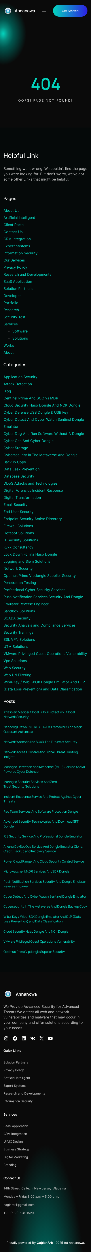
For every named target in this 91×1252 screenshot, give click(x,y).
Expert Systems (17, 246)
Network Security (18, 568)
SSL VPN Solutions (19, 639)
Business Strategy (17, 1149)
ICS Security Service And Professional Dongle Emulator (43, 836)
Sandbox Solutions (19, 611)
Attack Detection (18, 384)
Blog (7, 391)
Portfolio (11, 303)
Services (11, 324)
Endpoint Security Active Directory (33, 519)
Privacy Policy (15, 267)
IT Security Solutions (21, 540)
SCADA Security (17, 618)
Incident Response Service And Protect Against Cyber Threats (42, 799)
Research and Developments (27, 274)
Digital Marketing (16, 1157)
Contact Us (13, 232)
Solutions (20, 338)
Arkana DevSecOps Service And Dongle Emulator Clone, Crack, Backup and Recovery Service (43, 848)
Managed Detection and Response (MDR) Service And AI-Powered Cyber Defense (45, 769)
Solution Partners (18, 288)
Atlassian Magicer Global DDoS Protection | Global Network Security (39, 714)
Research (11, 310)
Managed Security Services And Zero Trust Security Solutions (30, 784)
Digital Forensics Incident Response (33, 490)
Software (20, 331)
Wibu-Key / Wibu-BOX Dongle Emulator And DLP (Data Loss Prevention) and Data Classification (42, 919)
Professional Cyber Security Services (34, 590)
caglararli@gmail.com (19, 1205)
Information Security (21, 253)
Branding (10, 1165)
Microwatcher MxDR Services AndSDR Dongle (36, 871)
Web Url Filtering (17, 675)
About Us (11, 210)
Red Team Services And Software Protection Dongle (41, 811)
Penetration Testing (20, 582)
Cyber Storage (16, 448)
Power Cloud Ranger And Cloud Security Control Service (44, 861)
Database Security (19, 476)
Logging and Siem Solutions (27, 561)
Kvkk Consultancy (18, 547)
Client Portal (14, 224)
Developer (12, 295)
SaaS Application (18, 281)
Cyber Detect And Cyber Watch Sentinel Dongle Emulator (45, 896)
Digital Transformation (22, 497)
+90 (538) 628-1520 (19, 1213)
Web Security (15, 668)
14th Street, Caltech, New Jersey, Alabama (35, 1188)
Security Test (14, 317)
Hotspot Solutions (19, 533)
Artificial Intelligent (19, 217)
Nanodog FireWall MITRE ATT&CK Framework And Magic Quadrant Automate (43, 729)
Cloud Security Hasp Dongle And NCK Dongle (42, 405)
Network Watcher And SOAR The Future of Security (40, 742)
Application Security (20, 377)
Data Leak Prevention (22, 469)
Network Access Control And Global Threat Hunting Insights (41, 754)
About (9, 352)
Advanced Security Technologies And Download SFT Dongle (41, 823)
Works (9, 345)
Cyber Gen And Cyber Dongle (28, 440)
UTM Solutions (16, 646)
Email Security (15, 504)
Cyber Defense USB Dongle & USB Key (36, 412)
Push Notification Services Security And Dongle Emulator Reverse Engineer (45, 883)
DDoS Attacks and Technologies (30, 483)
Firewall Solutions (18, 526)
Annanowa (25, 11)
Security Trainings (18, 632)
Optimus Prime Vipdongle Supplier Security (40, 575)
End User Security (19, 511)
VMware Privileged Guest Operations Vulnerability (45, 653)
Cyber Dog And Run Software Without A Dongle (44, 433)
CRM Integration (17, 239)
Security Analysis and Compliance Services (40, 625)
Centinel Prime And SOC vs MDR (31, 398)
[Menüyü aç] (44, 11)
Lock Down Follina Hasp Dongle (30, 554)
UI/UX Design (13, 1141)
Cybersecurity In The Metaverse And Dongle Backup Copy (45, 906)
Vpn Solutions (15, 660)
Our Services (14, 260)
